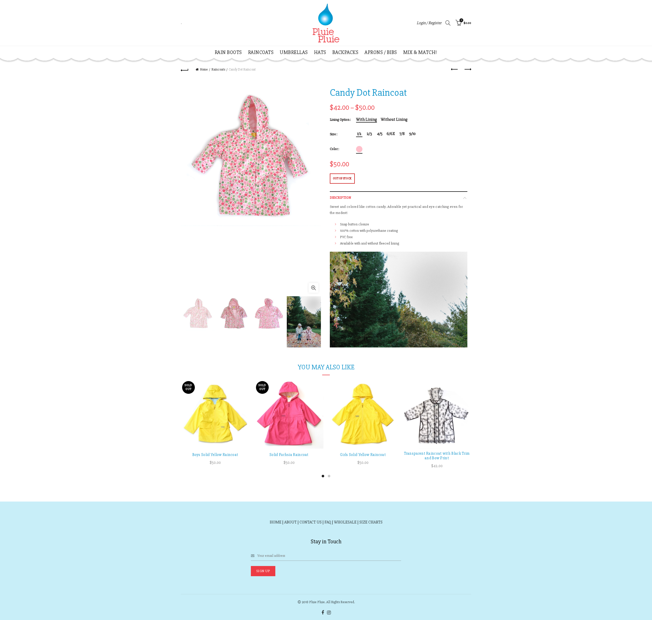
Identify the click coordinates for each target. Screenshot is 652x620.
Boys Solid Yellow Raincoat (215, 454)
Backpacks (345, 52)
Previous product (454, 69)
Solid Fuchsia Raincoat (289, 454)
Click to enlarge (313, 288)
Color (334, 149)
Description (340, 197)
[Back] (184, 69)
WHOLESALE (345, 522)
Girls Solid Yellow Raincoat (363, 454)
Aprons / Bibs (380, 52)
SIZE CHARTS (371, 522)
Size (333, 134)
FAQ (327, 522)
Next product (467, 69)
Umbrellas (294, 52)
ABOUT (290, 522)
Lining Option (339, 120)
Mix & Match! (420, 52)
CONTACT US (311, 522)
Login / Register (429, 22)
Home (204, 70)
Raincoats (261, 52)
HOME (275, 522)
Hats (320, 52)
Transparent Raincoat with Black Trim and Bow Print (437, 455)
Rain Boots (228, 52)
